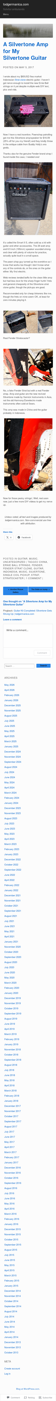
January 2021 (11, 941)
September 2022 (12, 869)
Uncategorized (14, 561)
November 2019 (12, 1003)
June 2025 (9, 725)
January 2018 (11, 1100)
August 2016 (10, 1188)
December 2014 (12, 1290)
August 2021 (10, 915)
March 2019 (10, 1034)
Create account (12, 1368)
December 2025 (12, 705)
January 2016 (11, 1224)
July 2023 (9, 823)
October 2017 (11, 1116)
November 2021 (12, 900)
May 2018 (9, 1080)
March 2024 (10, 792)
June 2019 (9, 1023)
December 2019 (12, 998)
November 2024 (12, 756)
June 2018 (9, 1075)
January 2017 (11, 1162)
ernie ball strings (16, 565)
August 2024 (10, 767)
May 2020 (9, 977)
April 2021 (9, 936)
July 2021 (9, 921)
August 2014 (10, 1311)
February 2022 (11, 885)
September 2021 (12, 910)
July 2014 (9, 1316)
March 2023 (10, 844)
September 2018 (12, 1059)
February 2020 (11, 987)
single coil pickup (16, 574)
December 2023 (12, 808)
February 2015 (11, 1280)
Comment (42, 652)
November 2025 (12, 710)
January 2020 (11, 992)
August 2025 (10, 715)
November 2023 (12, 813)
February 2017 (11, 1157)
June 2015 (9, 1260)
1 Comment (34, 578)
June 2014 (9, 1321)
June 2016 (9, 1198)
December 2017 (12, 1105)
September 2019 (12, 1013)
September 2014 (12, 1306)
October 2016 (11, 1177)
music (33, 558)
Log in (7, 1373)
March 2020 (10, 982)
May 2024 (9, 782)
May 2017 (9, 1141)
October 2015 (11, 1239)
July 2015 (9, 1254)
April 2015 (9, 1270)
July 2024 (9, 772)
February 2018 (11, 1095)
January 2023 (11, 854)
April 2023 (9, 838)
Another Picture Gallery (15, 590)
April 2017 (9, 1147)
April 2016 (9, 1208)
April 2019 (9, 1028)
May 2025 (9, 731)
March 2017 (10, 1152)
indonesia (10, 571)
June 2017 (9, 1136)
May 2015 (9, 1265)
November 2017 (12, 1111)
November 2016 (12, 1172)
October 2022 (11, 864)
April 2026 (9, 689)
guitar (23, 558)
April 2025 (9, 736)
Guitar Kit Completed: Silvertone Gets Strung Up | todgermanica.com (27, 612)
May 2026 (9, 684)
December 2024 (12, 751)
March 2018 (10, 1090)
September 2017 (12, 1121)
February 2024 (11, 797)
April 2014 (9, 1331)
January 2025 (11, 746)
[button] (20, 322)
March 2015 (10, 1275)
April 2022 (9, 880)
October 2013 (11, 1352)
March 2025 (10, 741)
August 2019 (10, 1018)
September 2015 (12, 1244)
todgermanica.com (16, 4)
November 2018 (12, 1049)
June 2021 (9, 926)
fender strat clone (17, 568)
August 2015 (10, 1249)
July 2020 (9, 967)
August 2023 (10, 818)
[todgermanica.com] (28, 31)
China (43, 561)
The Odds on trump (40, 589)
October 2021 (11, 905)
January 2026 (11, 700)
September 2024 (12, 761)
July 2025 (9, 720)
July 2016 (9, 1193)
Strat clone (20, 79)
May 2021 (9, 931)
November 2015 (12, 1234)
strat (35, 574)
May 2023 (9, 833)
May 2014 (9, 1326)
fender (37, 565)
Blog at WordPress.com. (28, 1388)
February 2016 (11, 1218)
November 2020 (12, 946)
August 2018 (10, 1064)
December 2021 (12, 895)
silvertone (37, 571)
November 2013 (12, 1347)
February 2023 (11, 849)
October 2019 (11, 1008)
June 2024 (9, 777)
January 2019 (11, 1044)
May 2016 (9, 1203)
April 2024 (9, 787)
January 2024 (11, 802)
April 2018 (9, 1085)
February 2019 (11, 1039)
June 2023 (9, 828)
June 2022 (9, 874)
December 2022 (12, 859)
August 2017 (10, 1126)
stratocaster (13, 578)
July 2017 (9, 1131)
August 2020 (10, 962)
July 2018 (9, 1070)
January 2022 (11, 890)
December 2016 (12, 1167)
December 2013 (12, 1342)
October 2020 (11, 951)
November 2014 (12, 1296)
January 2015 (11, 1285)
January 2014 (11, 1337)
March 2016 (10, 1213)
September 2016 (12, 1183)
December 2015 (12, 1229)
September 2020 (12, 957)
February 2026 (11, 695)
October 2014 (11, 1301)
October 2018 (11, 1054)
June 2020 (9, 972)
